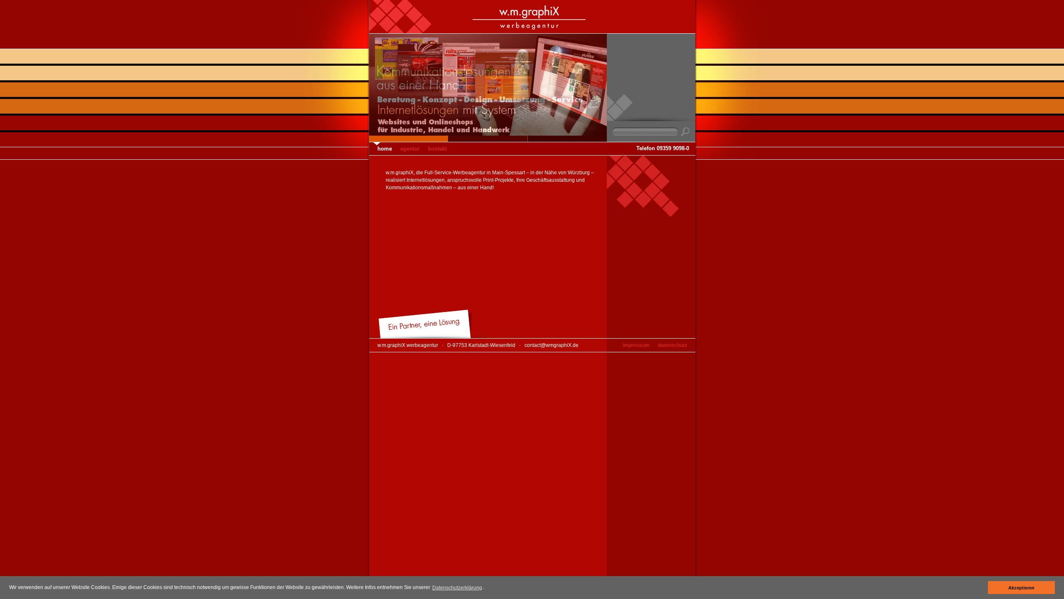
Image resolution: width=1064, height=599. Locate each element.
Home (384, 149)
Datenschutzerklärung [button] (457, 588)
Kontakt (437, 149)
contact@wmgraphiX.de (552, 345)
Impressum (636, 345)
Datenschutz (672, 345)
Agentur (410, 149)
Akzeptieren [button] (1021, 587)
